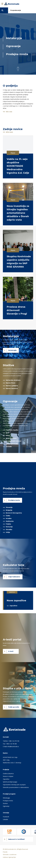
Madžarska (10, 521)
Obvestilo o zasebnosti (9, 854)
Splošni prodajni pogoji (10, 782)
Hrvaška (8, 518)
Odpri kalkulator (14, 577)
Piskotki (5, 852)
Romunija (9, 527)
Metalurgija (12, 350)
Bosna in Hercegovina (14, 513)
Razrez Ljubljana (12, 386)
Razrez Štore (10, 383)
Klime (8, 435)
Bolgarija (9, 510)
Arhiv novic (9, 132)
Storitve (5, 803)
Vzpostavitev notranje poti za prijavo (14, 785)
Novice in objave (8, 776)
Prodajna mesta (14, 500)
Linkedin (5, 819)
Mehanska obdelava (13, 380)
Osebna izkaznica (8, 773)
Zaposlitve (13, 606)
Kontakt (9, 446)
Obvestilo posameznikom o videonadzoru (16, 787)
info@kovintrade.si (13, 746)
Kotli (7, 433)
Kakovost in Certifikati (16, 839)
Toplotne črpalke (12, 430)
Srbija (8, 532)
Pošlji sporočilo (13, 707)
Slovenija (9, 507)
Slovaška (9, 529)
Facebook (6, 817)
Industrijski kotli (11, 444)
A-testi (10, 651)
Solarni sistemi (11, 438)
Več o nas (9, 112)
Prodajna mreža (8, 801)
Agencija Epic (12, 857)
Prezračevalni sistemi (13, 441)
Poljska (8, 524)
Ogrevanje (6, 806)
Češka (8, 516)
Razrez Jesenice (12, 388)
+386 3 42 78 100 (13, 741)
